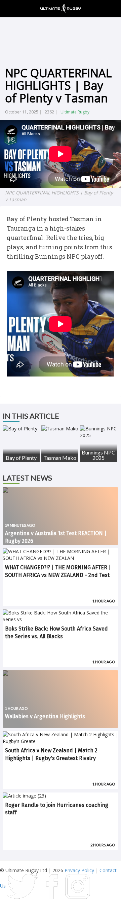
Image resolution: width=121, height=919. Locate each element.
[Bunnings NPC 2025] (98, 432)
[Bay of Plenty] (21, 428)
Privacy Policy (79, 870)
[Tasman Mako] (59, 428)
